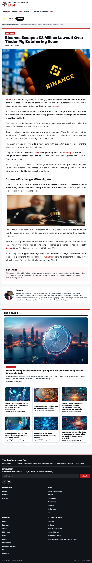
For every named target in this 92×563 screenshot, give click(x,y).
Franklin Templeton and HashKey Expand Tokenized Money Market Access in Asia (45, 372)
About (11, 18)
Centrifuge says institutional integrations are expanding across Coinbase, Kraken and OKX (74, 435)
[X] (4, 482)
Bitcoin (4, 521)
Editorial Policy (53, 532)
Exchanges (52, 509)
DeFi (4, 536)
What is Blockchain (55, 528)
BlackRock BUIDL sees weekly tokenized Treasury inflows (45, 436)
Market (50, 495)
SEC (49, 512)
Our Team (5, 498)
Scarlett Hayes (49, 410)
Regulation (52, 498)
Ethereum (5, 525)
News (5, 12)
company (67, 152)
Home (4, 24)
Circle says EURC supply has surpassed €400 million (46, 407)
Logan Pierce (18, 381)
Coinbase (5, 553)
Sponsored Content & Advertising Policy (62, 539)
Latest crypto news (55, 491)
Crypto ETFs (6, 539)
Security (51, 505)
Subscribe (84, 476)
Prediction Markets (42, 12)
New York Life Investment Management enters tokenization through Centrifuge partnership (72, 406)
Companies (15, 24)
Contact (20, 18)
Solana (4, 528)
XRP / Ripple (6, 532)
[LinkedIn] (9, 482)
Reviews (51, 525)
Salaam (17, 45)
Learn (26, 12)
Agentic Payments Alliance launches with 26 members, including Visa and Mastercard (17, 406)
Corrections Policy (54, 536)
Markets (16, 12)
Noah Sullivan (21, 411)
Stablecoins (6, 543)
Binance (9, 99)
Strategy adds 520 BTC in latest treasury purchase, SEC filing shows (16, 436)
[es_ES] (4, 19)
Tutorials (51, 521)
